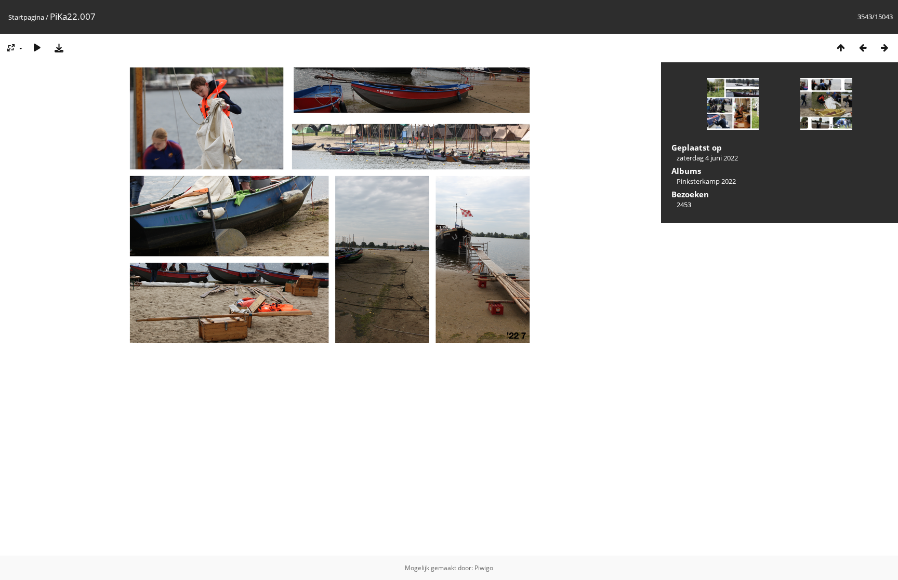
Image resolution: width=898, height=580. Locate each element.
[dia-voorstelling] (37, 47)
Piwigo (483, 567)
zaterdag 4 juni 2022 (707, 158)
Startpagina (26, 17)
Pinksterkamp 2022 (706, 181)
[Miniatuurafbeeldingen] (841, 47)
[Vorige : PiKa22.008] (863, 47)
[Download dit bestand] (59, 47)
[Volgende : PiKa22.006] (884, 47)
